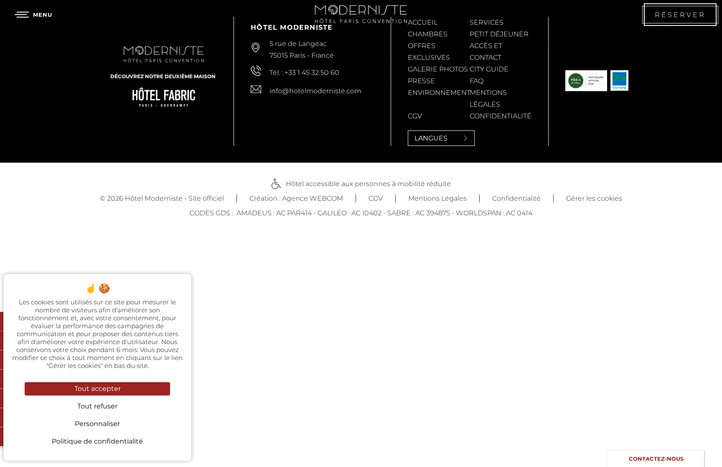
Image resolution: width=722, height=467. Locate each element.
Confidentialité (500, 116)
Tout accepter (97, 389)
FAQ (476, 81)
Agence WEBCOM (312, 198)
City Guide (489, 69)
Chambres (427, 34)
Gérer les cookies (594, 198)
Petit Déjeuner (499, 34)
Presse (421, 81)
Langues (430, 138)
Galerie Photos (438, 69)
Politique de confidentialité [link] (97, 441)
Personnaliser (97, 424)
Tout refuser (97, 406)
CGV (415, 116)
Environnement (439, 93)
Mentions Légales (437, 198)
